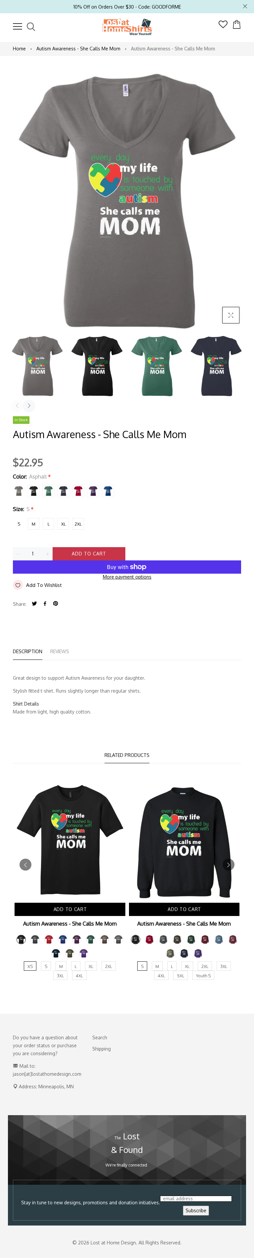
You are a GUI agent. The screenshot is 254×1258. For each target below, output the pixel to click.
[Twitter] (34, 604)
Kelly (48, 491)
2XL (78, 524)
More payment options (127, 577)
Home (19, 48)
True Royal (108, 491)
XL (63, 524)
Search (99, 1037)
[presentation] (17, 406)
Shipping (101, 1049)
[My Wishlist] (223, 26)
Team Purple (93, 491)
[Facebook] (45, 604)
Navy (63, 491)
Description (27, 651)
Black (33, 491)
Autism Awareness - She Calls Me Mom (78, 48)
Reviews (59, 651)
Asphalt (18, 491)
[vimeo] (55, 604)
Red (78, 491)
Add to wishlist (44, 585)
